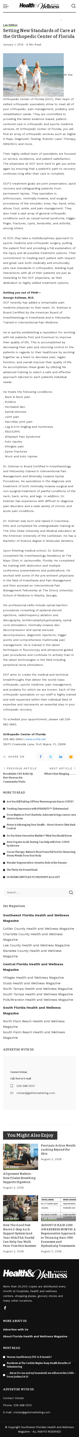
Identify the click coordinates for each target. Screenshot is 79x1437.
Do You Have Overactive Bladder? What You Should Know (39, 835)
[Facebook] (40, 757)
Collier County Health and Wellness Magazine (38, 929)
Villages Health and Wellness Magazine (33, 977)
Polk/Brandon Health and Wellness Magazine (38, 1000)
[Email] (71, 757)
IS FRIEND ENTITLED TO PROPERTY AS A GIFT (33, 877)
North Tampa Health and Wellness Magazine (38, 989)
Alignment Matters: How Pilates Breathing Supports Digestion (19, 1178)
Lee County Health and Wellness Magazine (36, 945)
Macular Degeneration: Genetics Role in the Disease (37, 862)
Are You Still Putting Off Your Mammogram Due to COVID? (40, 801)
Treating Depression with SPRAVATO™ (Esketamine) (37, 808)
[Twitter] (51, 757)
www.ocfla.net (35, 739)
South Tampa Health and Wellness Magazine (38, 994)
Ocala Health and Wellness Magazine (32, 983)
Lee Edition (10, 25)
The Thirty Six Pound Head (22, 869)
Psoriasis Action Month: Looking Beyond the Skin (58, 1150)
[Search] (73, 6)
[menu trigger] (7, 6)
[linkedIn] (61, 757)
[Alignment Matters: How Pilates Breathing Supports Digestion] (20, 1157)
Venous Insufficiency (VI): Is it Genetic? (29, 1357)
